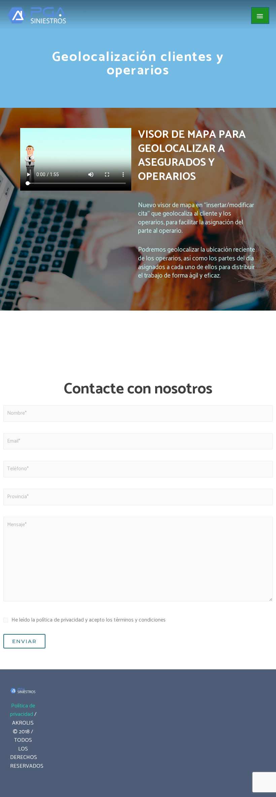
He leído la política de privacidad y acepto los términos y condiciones (88, 620)
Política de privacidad (22, 710)
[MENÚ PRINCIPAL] (260, 15)
